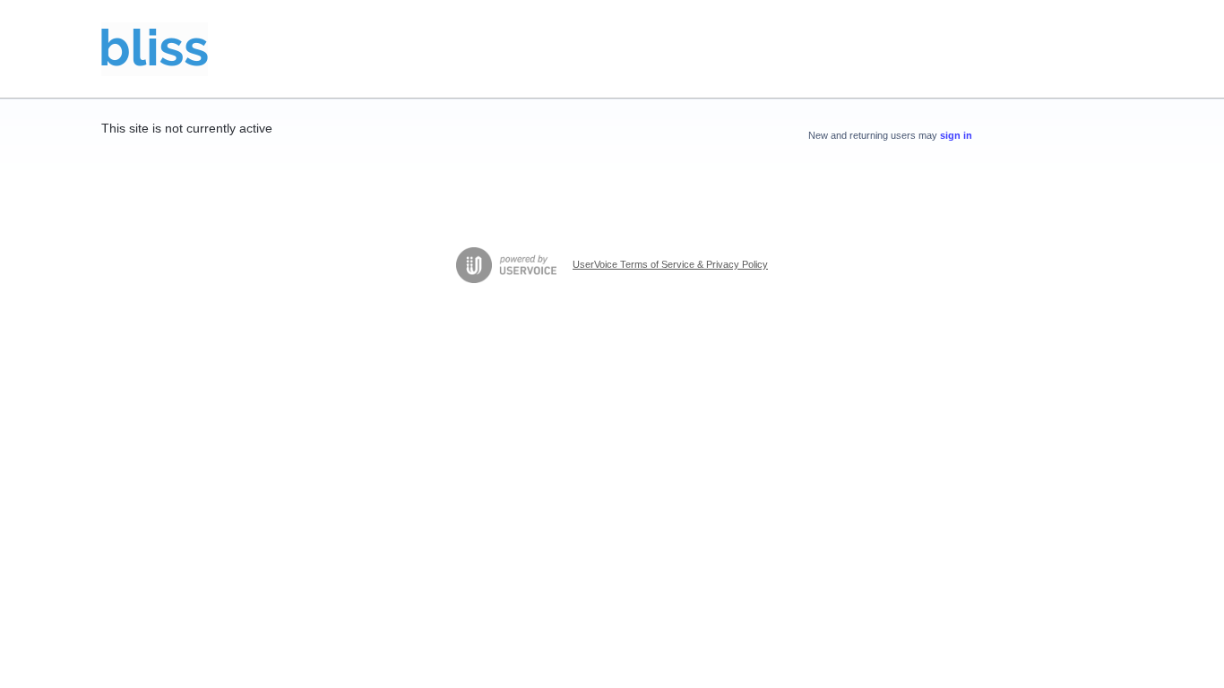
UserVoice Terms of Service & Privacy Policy (670, 264)
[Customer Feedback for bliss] (154, 49)
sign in (956, 135)
